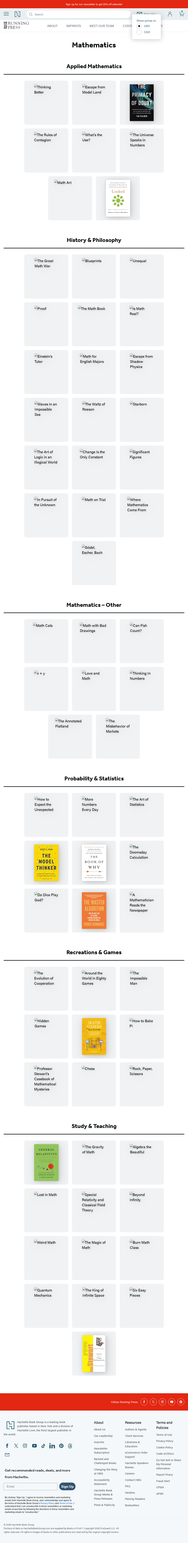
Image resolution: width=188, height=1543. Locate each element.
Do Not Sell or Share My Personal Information (168, 1464)
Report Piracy (164, 1474)
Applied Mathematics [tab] (94, 66)
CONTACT (130, 26)
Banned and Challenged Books (105, 1461)
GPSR (159, 1493)
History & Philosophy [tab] (94, 239)
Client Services (134, 1436)
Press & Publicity (104, 1505)
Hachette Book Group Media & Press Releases (103, 1494)
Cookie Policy (164, 1447)
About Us (99, 1429)
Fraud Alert (163, 1481)
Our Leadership (103, 1436)
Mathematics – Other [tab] (94, 604)
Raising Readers (135, 1499)
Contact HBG (133, 1480)
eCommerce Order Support (136, 1454)
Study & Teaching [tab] (94, 1125)
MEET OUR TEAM (102, 26)
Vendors (130, 1492)
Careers (129, 1473)
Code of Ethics (165, 1453)
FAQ (127, 1486)
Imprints (99, 1442)
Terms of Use (164, 1434)
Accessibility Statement (102, 1482)
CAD (147, 32)
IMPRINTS (73, 26)
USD (147, 26)
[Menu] (6, 13)
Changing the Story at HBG (105, 1471)
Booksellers (132, 1505)
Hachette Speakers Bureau (136, 1465)
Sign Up (67, 1486)
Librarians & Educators (132, 1444)
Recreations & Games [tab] (94, 952)
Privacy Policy (164, 1441)
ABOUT (52, 26)
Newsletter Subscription (101, 1450)
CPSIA (160, 1487)
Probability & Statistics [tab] (94, 778)
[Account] (170, 14)
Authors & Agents (136, 1429)
